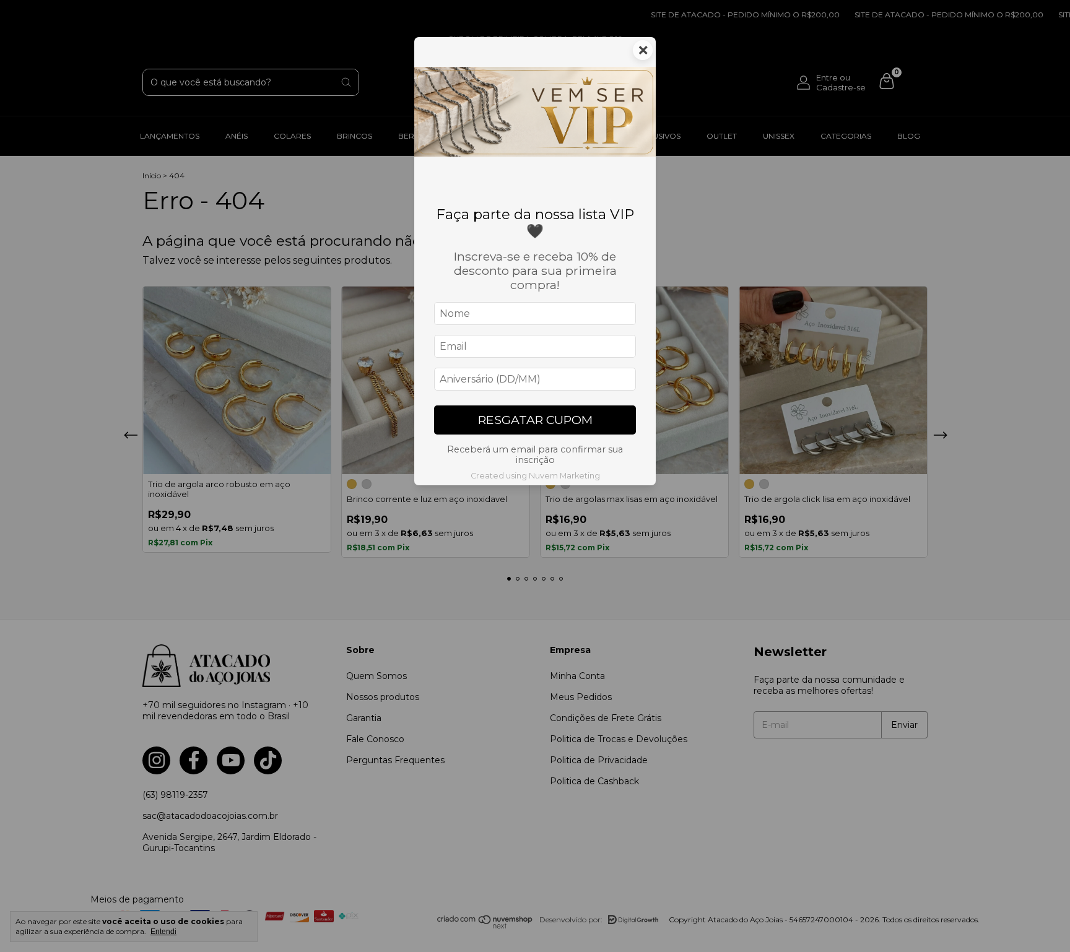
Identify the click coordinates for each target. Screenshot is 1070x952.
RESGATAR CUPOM (535, 419)
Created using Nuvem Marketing (535, 475)
